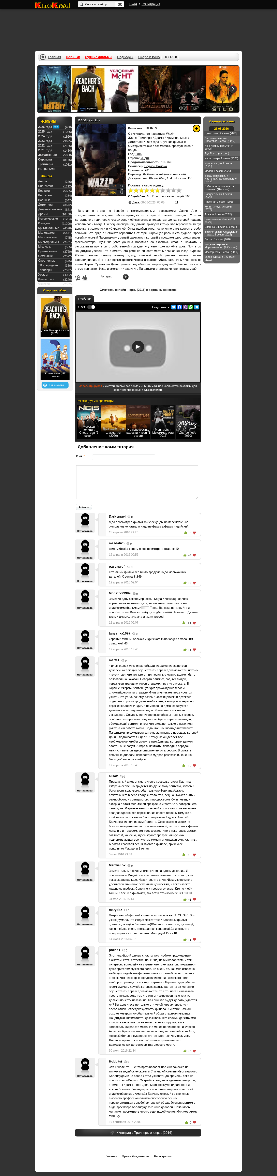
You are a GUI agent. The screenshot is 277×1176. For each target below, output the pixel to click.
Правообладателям (135, 1156)
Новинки (73, 57)
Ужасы (43, 274)
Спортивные (46, 260)
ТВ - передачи (48, 265)
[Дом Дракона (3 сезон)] (155, 89)
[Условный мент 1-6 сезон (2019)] (121, 89)
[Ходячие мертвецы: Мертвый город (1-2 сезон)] (54, 89)
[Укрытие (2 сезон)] (222, 89)
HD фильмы (46, 168)
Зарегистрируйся (90, 385)
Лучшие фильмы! (173, 141)
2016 (138, 154)
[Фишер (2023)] (189, 89)
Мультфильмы (48, 242)
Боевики (44, 190)
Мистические (47, 237)
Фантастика (46, 279)
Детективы (135, 141)
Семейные (45, 256)
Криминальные (176, 137)
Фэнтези (44, 284)
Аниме (42, 181)
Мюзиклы (45, 246)
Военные (44, 200)
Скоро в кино (149, 57)
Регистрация (151, 4)
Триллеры (145, 137)
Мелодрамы (46, 232)
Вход (133, 4)
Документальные (50, 209)
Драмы (159, 137)
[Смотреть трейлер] (138, 347)
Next (233, 89)
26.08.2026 (221, 128)
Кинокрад (124, 1132)
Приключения (47, 251)
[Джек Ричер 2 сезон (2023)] (88, 89)
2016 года (152, 141)
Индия (145, 158)
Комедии (44, 223)
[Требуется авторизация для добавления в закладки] (196, 128)
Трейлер (84, 298)
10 (178, 190)
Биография (45, 186)
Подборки (125, 57)
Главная (54, 57)
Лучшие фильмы (98, 57)
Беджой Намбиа (155, 166)
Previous (44, 89)
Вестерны (45, 195)
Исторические (48, 218)
